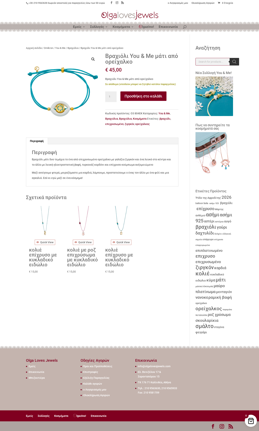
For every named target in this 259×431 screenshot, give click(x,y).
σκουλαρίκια (206, 320)
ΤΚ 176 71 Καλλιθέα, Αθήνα (154, 382)
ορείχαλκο (201, 303)
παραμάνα (227, 309)
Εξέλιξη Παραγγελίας (96, 377)
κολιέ (202, 273)
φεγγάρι (201, 332)
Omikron (48, 48)
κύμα (210, 280)
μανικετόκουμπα (204, 286)
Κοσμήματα (121, 27)
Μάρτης (219, 209)
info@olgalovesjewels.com (154, 366)
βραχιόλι (164, 118)
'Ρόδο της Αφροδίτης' (208, 197)
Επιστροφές (90, 371)
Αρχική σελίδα (34, 48)
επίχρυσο (204, 208)
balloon (199, 203)
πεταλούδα (201, 315)
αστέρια (219, 221)
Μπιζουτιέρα (37, 377)
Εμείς (77, 27)
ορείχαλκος (142, 123)
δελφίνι (218, 234)
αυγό (227, 221)
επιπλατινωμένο (209, 251)
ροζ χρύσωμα (219, 315)
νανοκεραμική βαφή (213, 297)
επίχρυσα (218, 239)
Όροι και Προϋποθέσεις (97, 366)
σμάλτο (204, 326)
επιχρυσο (205, 256)
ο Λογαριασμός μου (178, 3)
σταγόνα (219, 327)
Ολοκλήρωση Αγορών (203, 3)
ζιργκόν (129, 123)
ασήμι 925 (214, 203)
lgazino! (148, 27)
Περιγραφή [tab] (37, 141)
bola (206, 203)
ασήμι (212, 215)
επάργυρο (208, 239)
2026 (227, 197)
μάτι (221, 280)
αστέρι (209, 221)
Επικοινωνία (168, 27)
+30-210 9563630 (38, 3)
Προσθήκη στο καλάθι (143, 96)
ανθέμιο (200, 215)
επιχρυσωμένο (114, 123)
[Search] (234, 61)
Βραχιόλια (72, 48)
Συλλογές (97, 27)
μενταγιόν (224, 292)
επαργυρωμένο (202, 245)
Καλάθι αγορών (92, 383)
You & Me (60, 48)
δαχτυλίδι (204, 233)
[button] (93, 59)
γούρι (222, 227)
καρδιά (220, 268)
